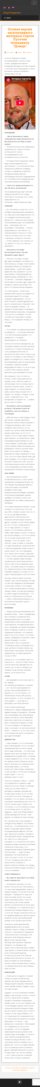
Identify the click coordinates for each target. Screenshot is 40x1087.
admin (20, 52)
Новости (29, 52)
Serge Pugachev (12, 12)
